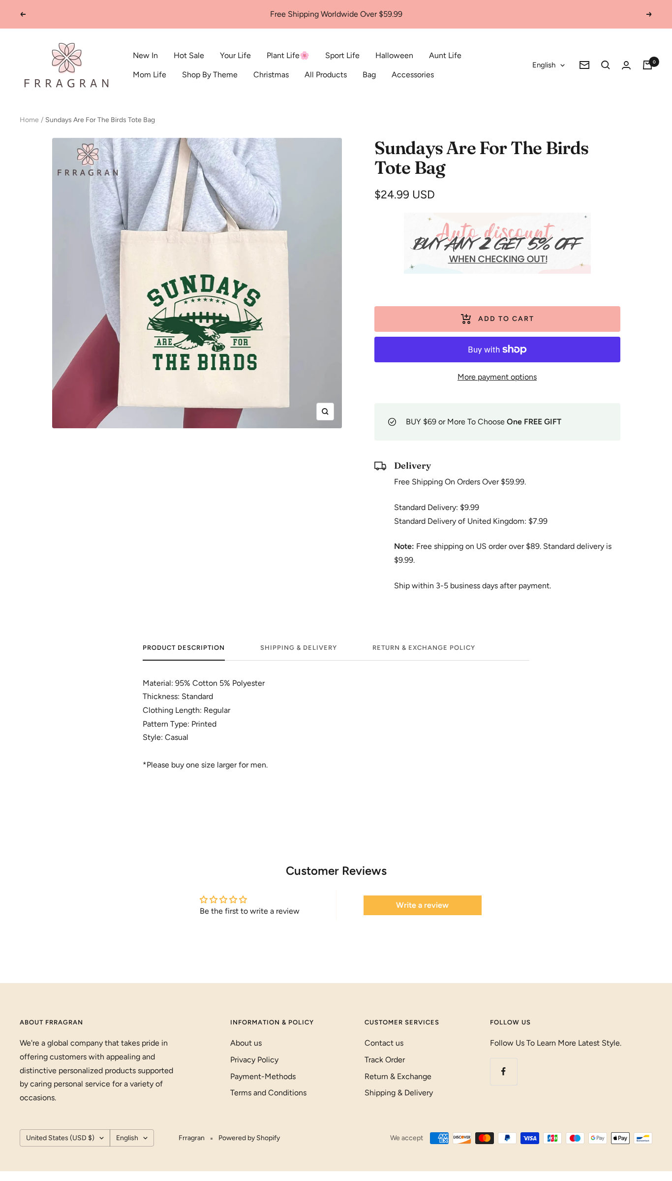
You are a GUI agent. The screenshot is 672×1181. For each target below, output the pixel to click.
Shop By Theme (210, 74)
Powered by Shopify (249, 1138)
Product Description (184, 647)
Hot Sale (189, 55)
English (543, 65)
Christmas (271, 74)
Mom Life (149, 74)
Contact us (384, 1043)
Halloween (394, 55)
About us (246, 1043)
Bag (369, 74)
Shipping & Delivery (298, 647)
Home (29, 120)
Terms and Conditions (268, 1092)
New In (145, 55)
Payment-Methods (263, 1076)
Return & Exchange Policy (423, 647)
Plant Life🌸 (288, 55)
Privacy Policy (254, 1059)
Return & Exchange (398, 1076)
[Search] (605, 65)
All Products (326, 74)
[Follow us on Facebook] (503, 1071)
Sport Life (342, 55)
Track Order (385, 1059)
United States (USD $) (60, 1138)
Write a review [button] (422, 905)
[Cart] (647, 65)
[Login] (626, 65)
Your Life (235, 55)
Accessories (413, 74)
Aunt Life (445, 55)
